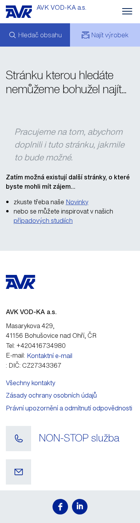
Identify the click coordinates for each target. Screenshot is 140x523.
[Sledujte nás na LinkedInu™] (80, 506)
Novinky (77, 202)
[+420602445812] (18, 439)
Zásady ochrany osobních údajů (51, 395)
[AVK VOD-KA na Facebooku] (60, 506)
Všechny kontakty (30, 382)
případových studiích (43, 220)
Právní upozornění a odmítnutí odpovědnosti (69, 408)
